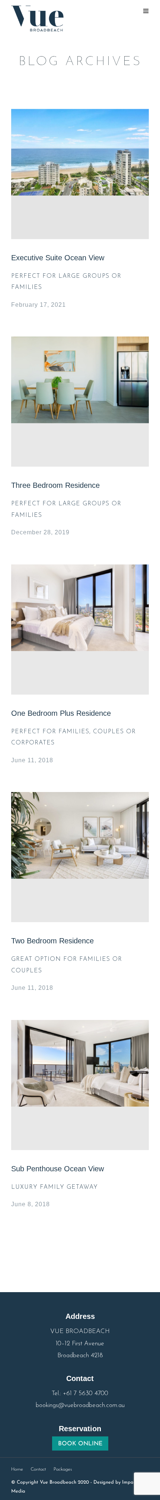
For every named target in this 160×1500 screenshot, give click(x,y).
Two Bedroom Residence (52, 941)
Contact (38, 1469)
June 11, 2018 (32, 760)
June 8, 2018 (30, 1204)
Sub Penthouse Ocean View (57, 1169)
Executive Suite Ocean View (57, 258)
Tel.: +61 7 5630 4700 (80, 1393)
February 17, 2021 (38, 305)
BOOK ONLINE (80, 1444)
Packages (63, 1469)
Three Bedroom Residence (55, 485)
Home (17, 1469)
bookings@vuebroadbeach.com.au (80, 1405)
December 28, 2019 (40, 532)
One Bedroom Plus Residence (61, 713)
